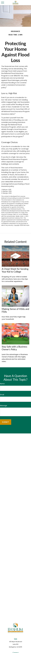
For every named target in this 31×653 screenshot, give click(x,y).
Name (2, 384)
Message (3, 405)
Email (2, 395)
